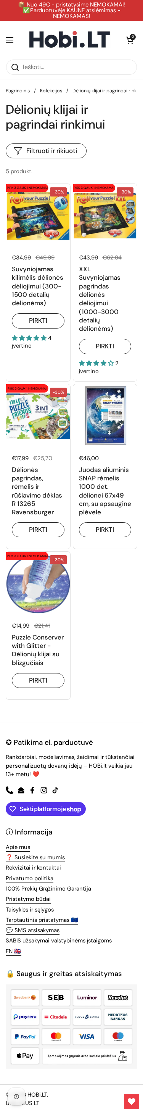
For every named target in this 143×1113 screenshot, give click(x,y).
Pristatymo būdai (28, 899)
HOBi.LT (37, 1095)
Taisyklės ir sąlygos (30, 909)
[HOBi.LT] (70, 40)
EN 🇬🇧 (13, 951)
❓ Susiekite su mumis (35, 857)
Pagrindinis (18, 90)
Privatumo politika (29, 878)
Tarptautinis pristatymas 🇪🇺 (42, 920)
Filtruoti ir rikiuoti (51, 151)
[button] (129, 40)
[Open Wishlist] (131, 1101)
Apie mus (18, 847)
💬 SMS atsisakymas (32, 930)
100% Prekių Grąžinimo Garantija (48, 888)
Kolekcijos (51, 90)
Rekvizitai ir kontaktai (33, 867)
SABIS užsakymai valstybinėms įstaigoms (59, 940)
